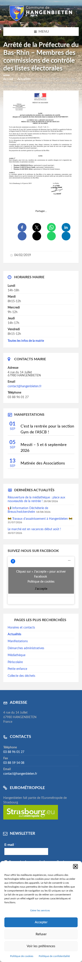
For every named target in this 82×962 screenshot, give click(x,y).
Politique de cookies (21, 956)
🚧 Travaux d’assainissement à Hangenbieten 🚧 (40, 518)
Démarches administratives (26, 648)
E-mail (10, 844)
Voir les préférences (41, 946)
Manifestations (18, 641)
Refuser (41, 934)
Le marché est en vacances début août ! (34, 529)
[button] (75, 866)
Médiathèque (16, 655)
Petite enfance (17, 668)
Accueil (8, 79)
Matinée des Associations (43, 463)
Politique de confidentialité (54, 956)
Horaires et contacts (21, 627)
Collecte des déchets (21, 675)
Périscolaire (15, 662)
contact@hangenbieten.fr (25, 386)
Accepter (41, 922)
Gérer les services (40, 910)
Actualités (24, 79)
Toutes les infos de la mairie (26, 340)
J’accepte (41, 588)
